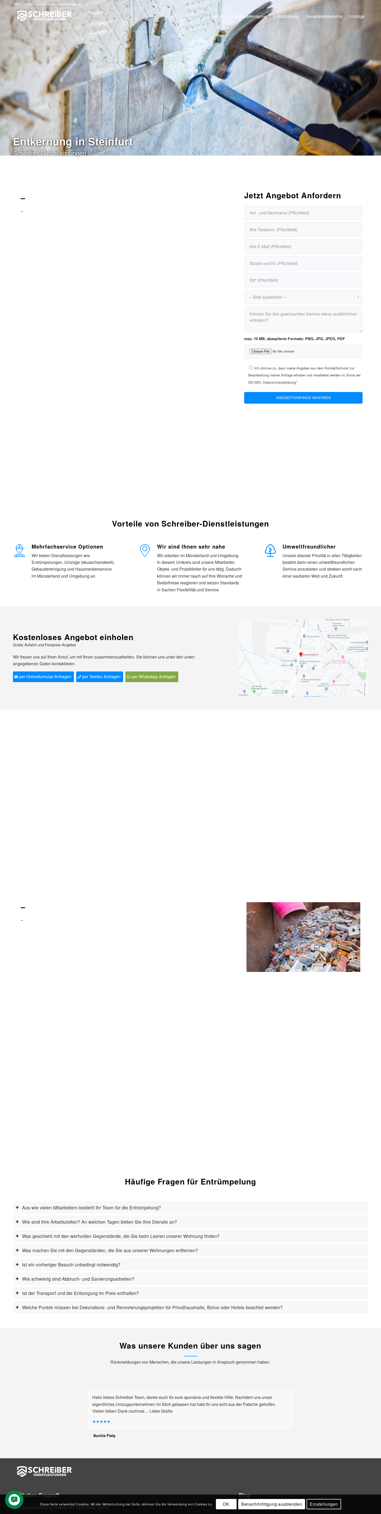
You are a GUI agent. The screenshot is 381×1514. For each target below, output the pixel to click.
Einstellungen (324, 1504)
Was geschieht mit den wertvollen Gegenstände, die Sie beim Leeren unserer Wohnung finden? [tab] (121, 1236)
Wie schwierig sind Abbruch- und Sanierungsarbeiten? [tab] (78, 1278)
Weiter (348, 937)
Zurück (258, 937)
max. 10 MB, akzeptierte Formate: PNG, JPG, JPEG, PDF (294, 338)
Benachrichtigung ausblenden (271, 1504)
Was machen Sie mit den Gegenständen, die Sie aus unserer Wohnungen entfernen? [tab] (110, 1250)
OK (226, 1504)
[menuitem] (217, 16)
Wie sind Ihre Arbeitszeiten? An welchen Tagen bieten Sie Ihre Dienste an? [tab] (99, 1221)
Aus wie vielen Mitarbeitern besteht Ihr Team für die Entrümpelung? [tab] (91, 1207)
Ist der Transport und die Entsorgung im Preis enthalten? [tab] (80, 1293)
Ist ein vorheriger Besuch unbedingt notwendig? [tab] (71, 1264)
